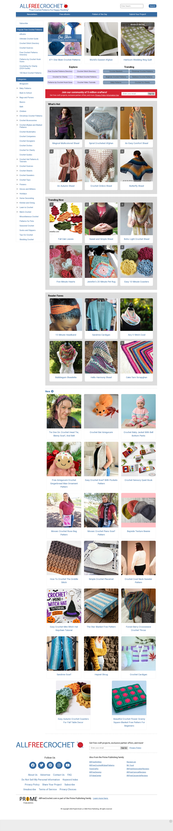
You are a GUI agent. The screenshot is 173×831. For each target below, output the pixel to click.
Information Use (112, 95)
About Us (32, 774)
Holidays (23, 194)
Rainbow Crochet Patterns (142, 77)
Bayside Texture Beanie (138, 531)
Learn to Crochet (26, 207)
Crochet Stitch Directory (29, 43)
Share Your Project (52, 784)
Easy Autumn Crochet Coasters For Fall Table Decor (73, 721)
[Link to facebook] (32, 765)
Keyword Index (70, 779)
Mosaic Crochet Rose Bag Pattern (64, 533)
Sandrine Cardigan (101, 334)
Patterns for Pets (27, 221)
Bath (21, 107)
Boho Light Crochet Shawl (136, 239)
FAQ (69, 774)
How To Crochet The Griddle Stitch (64, 581)
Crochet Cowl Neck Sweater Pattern (138, 581)
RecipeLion (131, 762)
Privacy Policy (100, 95)
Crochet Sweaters (27, 175)
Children (23, 111)
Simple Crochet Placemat (101, 579)
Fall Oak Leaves (66, 239)
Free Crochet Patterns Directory (29, 53)
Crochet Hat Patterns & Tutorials (29, 160)
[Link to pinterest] (50, 765)
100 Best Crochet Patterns (30, 73)
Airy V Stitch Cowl (136, 334)
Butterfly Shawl (136, 186)
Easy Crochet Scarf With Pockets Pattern (101, 482)
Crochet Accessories (28, 120)
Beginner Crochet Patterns (116, 77)
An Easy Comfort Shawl (136, 143)
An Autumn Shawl (65, 186)
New (47, 391)
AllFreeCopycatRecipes (136, 772)
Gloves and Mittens (28, 189)
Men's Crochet (25, 212)
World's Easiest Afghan (101, 59)
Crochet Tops (25, 180)
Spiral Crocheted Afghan (101, 143)
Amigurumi (24, 84)
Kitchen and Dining (27, 203)
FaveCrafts (93, 769)
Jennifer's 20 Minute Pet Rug (101, 281)
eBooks (23, 34)
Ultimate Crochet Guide (29, 39)
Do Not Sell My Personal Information (41, 779)
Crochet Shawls (26, 171)
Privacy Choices (68, 789)
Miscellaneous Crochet (29, 216)
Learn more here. (100, 798)
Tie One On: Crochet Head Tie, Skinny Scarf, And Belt (64, 434)
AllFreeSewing (95, 772)
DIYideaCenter (95, 775)
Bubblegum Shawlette (65, 377)
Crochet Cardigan (138, 674)
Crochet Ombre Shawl (101, 186)
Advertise (45, 774)
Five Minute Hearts (65, 281)
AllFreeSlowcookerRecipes (138, 769)
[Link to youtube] (67, 765)
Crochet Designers (27, 141)
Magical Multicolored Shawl (65, 143)
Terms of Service (48, 789)
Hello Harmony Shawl (101, 377)
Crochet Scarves (26, 48)
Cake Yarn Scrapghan (136, 377)
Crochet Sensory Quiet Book (138, 480)
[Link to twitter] (41, 765)
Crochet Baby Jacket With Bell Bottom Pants (138, 434)
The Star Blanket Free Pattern (101, 626)
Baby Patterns (25, 88)
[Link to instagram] (58, 765)
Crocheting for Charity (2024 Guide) (28, 67)
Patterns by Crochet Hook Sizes (30, 60)
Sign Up (151, 94)
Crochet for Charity (27, 150)
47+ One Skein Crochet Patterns (64, 59)
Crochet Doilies (26, 145)
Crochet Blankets (116, 71)
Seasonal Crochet (27, 226)
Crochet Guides (26, 155)
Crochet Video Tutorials (86, 82)
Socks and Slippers (28, 230)
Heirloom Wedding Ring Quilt (138, 59)
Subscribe (24, 23)
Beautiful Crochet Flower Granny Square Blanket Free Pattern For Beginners (129, 722)
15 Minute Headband (65, 334)
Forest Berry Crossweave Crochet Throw (138, 628)
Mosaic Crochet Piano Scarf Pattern (101, 533)
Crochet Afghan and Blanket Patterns (31, 126)
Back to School (26, 93)
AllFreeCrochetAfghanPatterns (101, 765)
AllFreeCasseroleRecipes (137, 775)
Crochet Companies (28, 136)
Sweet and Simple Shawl (101, 239)
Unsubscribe (29, 789)
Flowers (23, 184)
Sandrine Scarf (64, 674)
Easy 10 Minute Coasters (136, 281)
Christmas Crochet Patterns (31, 116)
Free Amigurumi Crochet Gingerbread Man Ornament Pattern (64, 483)
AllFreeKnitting (95, 762)
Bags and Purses (27, 97)
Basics (22, 102)
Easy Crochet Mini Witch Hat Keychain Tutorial (64, 628)
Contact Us (58, 774)
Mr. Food (130, 765)
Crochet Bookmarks (28, 132)
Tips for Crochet (26, 235)
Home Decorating (27, 198)
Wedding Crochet (27, 239)
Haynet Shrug (101, 674)
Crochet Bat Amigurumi (101, 432)
